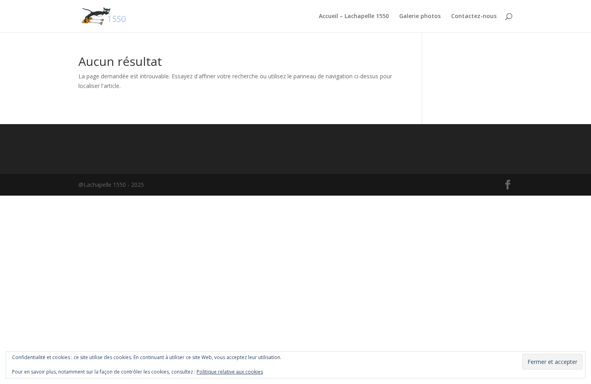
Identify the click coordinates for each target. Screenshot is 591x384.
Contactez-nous (474, 16)
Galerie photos (420, 16)
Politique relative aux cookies (230, 371)
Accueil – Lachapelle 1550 (354, 16)
